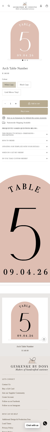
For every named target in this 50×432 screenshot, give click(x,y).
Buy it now (25, 111)
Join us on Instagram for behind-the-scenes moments (27, 118)
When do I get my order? (13, 152)
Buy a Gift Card (8, 389)
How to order (8, 141)
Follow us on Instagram (11, 405)
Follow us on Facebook (11, 401)
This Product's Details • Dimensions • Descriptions (18, 134)
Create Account (8, 397)
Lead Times (6, 424)
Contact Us (6, 384)
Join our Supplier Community (13, 393)
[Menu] (3, 6)
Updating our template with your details (20, 146)
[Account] (41, 6)
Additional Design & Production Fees (16, 419)
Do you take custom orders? (15, 158)
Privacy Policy (7, 428)
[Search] (9, 6)
